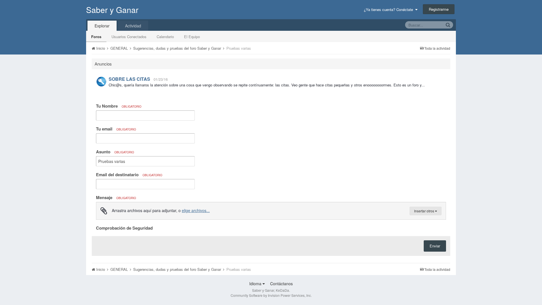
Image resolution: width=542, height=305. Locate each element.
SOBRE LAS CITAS (129, 79)
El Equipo (192, 36)
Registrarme (439, 9)
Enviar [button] (435, 246)
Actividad (133, 26)
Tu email (116, 129)
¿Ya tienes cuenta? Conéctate (389, 9)
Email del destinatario (129, 174)
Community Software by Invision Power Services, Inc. (271, 295)
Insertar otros (424, 210)
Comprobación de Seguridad (124, 227)
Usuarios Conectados (129, 36)
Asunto (115, 152)
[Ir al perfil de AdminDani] (101, 81)
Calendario (165, 36)
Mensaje (116, 197)
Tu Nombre (118, 106)
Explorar (102, 26)
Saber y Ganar (112, 9)
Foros (96, 36)
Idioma (256, 283)
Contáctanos (281, 283)
